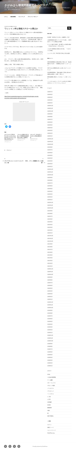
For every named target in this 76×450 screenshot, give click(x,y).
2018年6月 (49, 352)
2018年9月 (49, 343)
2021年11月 (50, 238)
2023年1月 (49, 199)
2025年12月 (50, 105)
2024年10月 (50, 144)
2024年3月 (49, 161)
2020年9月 (49, 277)
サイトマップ (22, 16)
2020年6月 (49, 285)
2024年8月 (49, 147)
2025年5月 (49, 125)
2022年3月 (49, 227)
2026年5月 (49, 94)
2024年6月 (49, 152)
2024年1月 (49, 166)
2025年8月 (49, 116)
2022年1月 (49, 232)
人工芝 (49, 399)
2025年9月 (49, 113)
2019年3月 (49, 327)
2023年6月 (49, 185)
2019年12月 (50, 302)
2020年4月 (49, 291)
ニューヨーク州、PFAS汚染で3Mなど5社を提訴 (58, 53)
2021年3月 (49, 260)
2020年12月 (50, 268)
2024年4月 (49, 158)
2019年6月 (49, 318)
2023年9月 (49, 177)
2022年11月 (50, 205)
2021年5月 (49, 255)
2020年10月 (50, 274)
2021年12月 (50, 235)
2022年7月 (49, 216)
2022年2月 (49, 230)
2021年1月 (49, 266)
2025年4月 (49, 127)
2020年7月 (49, 282)
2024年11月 (50, 141)
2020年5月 (49, 288)
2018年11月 (50, 338)
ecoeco (15, 26)
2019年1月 (49, 332)
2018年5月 (49, 354)
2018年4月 (49, 357)
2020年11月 (50, 271)
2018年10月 (50, 340)
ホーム (6, 16)
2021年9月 (49, 244)
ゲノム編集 (50, 380)
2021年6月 (49, 252)
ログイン (49, 424)
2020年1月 (49, 299)
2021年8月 (49, 246)
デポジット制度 (51, 385)
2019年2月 (49, 329)
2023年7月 (49, 183)
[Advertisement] (24, 112)
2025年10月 (50, 111)
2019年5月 (49, 321)
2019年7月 (49, 316)
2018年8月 (49, 346)
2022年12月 (50, 202)
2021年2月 (49, 263)
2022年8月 (49, 213)
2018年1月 (49, 365)
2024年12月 (50, 138)
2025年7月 (49, 119)
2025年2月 (49, 133)
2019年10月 (50, 307)
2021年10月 (50, 241)
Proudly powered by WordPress (40, 446)
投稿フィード (50, 427)
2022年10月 (50, 208)
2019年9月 (49, 310)
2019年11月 (50, 304)
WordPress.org (50, 433)
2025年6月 (49, 122)
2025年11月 (50, 108)
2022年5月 (49, 221)
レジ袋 (49, 396)
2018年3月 (49, 360)
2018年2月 (49, 363)
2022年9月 (49, 210)
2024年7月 (49, 149)
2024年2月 (49, 163)
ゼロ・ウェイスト (51, 382)
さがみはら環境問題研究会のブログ (26, 5)
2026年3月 (49, 100)
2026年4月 (49, 97)
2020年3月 (49, 293)
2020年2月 (49, 296)
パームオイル (50, 388)
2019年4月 (49, 324)
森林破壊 (49, 407)
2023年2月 (49, 196)
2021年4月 (49, 257)
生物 (48, 410)
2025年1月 (49, 136)
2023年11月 (50, 172)
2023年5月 (49, 188)
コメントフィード (51, 430)
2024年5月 (49, 155)
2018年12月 (50, 335)
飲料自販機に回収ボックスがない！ (55, 77)
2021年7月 (49, 249)
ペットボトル (50, 393)
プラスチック (9, 150)
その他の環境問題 (51, 377)
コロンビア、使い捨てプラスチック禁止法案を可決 (36, 136)
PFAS (48, 374)
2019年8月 (49, 313)
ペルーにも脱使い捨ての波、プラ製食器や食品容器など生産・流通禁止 (23, 136)
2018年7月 (49, 349)
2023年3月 (49, 194)
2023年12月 (50, 169)
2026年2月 (49, 102)
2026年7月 (49, 91)
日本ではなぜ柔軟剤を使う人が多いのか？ (57, 68)
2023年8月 (49, 180)
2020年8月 (49, 280)
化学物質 (49, 402)
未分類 (49, 405)
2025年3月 (49, 130)
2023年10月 (50, 174)
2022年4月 (49, 224)
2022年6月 (49, 219)
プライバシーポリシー (33, 16)
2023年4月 (49, 191)
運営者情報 (13, 16)
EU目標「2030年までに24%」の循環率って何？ (58, 37)
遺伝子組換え (50, 416)
